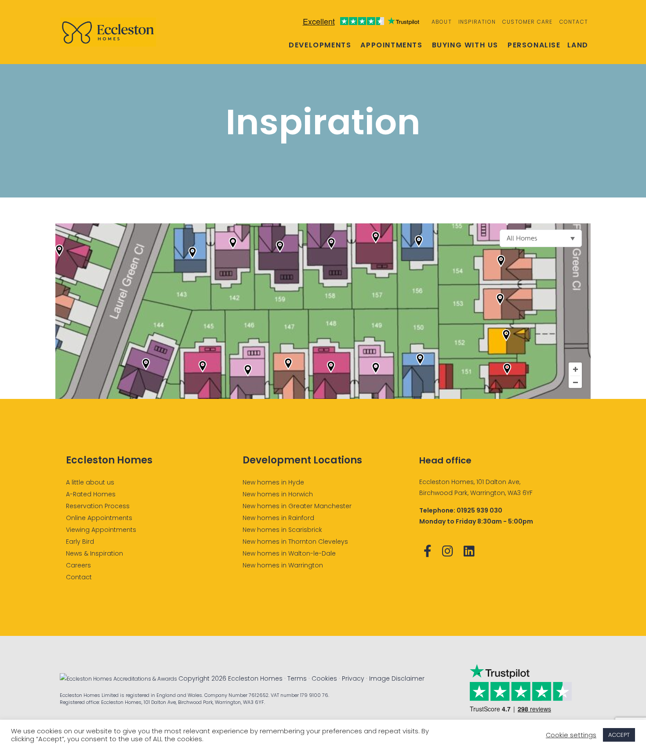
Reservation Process (98, 506)
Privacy (353, 678)
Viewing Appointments (101, 529)
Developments (320, 45)
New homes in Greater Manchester (297, 506)
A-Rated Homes (91, 494)
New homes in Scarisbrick (282, 529)
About (442, 21)
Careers (78, 565)
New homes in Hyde (273, 482)
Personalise (534, 45)
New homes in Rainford (278, 517)
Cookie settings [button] (571, 735)
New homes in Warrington (283, 565)
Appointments (391, 45)
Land (577, 45)
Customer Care (527, 21)
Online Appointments (99, 517)
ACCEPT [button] (619, 735)
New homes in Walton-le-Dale (289, 553)
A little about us (90, 482)
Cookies (324, 678)
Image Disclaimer (397, 678)
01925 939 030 (479, 510)
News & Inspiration (94, 553)
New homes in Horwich (278, 494)
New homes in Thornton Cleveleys (295, 541)
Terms (297, 678)
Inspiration (477, 21)
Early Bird (80, 541)
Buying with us (465, 45)
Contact (573, 21)
